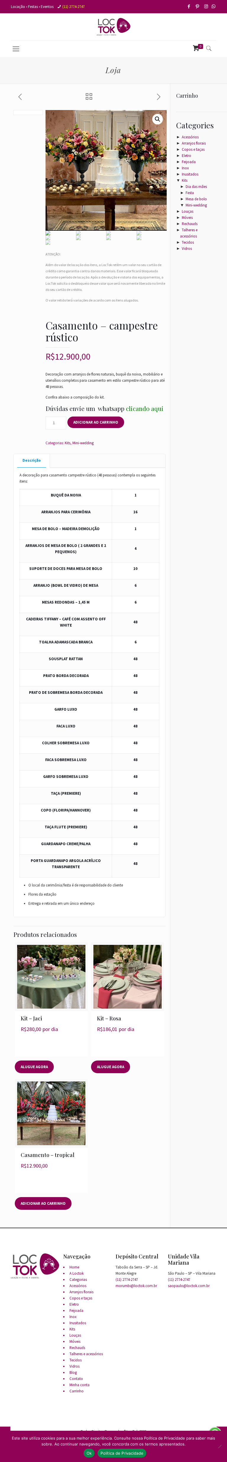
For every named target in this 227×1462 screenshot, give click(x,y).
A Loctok (76, 1273)
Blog (73, 1372)
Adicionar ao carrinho (95, 422)
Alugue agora (34, 1066)
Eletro (186, 155)
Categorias (78, 1279)
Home (74, 1267)
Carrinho (76, 1391)
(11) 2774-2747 (73, 6)
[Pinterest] (197, 6)
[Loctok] (113, 26)
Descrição (31, 460)
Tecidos (188, 242)
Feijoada (189, 161)
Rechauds (189, 223)
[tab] (32, 460)
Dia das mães (196, 186)
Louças (187, 211)
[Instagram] (206, 6)
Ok (89, 1453)
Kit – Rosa (109, 1018)
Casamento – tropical (47, 1154)
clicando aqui (144, 408)
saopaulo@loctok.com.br (189, 1285)
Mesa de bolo (196, 198)
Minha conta (79, 1384)
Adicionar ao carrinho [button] (43, 1203)
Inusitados (190, 174)
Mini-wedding (83, 442)
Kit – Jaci (31, 1018)
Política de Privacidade (121, 1453)
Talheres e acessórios (86, 1353)
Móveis (187, 217)
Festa (190, 192)
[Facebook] (189, 6)
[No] (220, 1446)
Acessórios (190, 137)
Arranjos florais (194, 143)
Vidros (187, 248)
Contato (76, 1378)
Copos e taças (193, 149)
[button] (157, 119)
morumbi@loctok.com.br (136, 1285)
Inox (185, 168)
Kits (67, 442)
